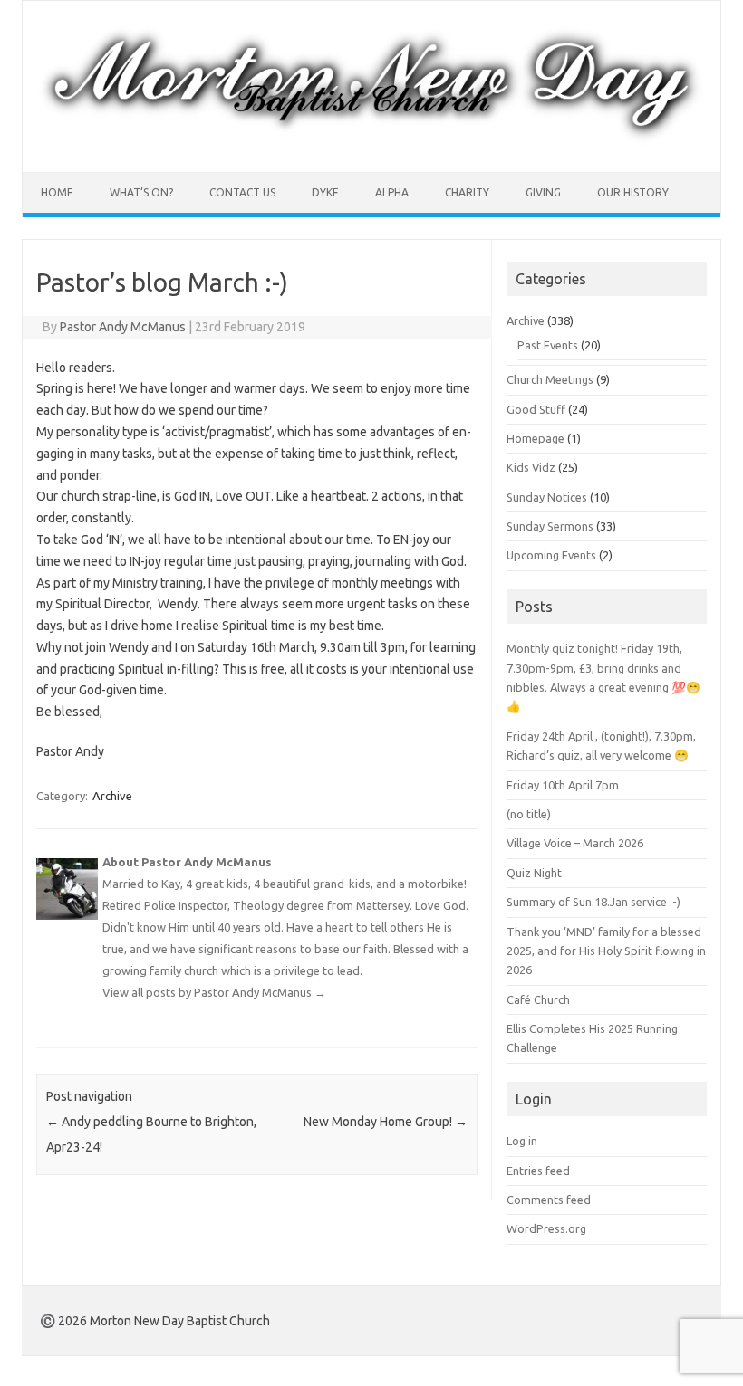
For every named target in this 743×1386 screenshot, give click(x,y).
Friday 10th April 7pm (563, 785)
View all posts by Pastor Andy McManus (214, 992)
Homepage (535, 438)
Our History (633, 192)
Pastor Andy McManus (123, 327)
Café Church (538, 999)
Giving (543, 192)
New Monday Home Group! (386, 1121)
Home (57, 192)
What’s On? (141, 192)
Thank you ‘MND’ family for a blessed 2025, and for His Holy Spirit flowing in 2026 (606, 951)
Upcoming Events (551, 555)
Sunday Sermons (550, 526)
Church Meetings (550, 379)
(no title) (529, 814)
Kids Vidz (531, 467)
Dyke (325, 192)
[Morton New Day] (371, 141)
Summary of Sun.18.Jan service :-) (593, 901)
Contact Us (242, 192)
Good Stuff (536, 409)
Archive (112, 795)
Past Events (547, 345)
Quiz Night (534, 872)
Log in (522, 1140)
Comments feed (549, 1199)
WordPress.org (546, 1228)
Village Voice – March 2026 (575, 842)
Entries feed (538, 1170)
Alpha (392, 192)
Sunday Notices (547, 497)
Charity (467, 192)
